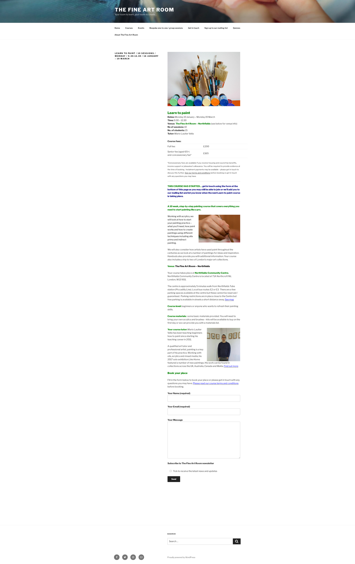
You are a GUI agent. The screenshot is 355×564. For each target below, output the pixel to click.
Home (117, 28)
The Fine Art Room (144, 10)
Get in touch (193, 28)
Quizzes (236, 28)
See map (229, 299)
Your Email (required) (179, 406)
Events (141, 28)
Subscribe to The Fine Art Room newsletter (191, 463)
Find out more (231, 366)
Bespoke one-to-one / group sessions (166, 28)
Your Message (175, 420)
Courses (129, 28)
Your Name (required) (179, 393)
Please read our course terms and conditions (216, 383)
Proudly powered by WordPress (181, 557)
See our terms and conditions (197, 173)
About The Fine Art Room (126, 35)
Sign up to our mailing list (216, 28)
